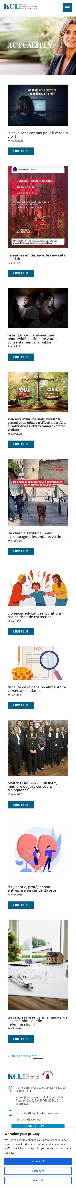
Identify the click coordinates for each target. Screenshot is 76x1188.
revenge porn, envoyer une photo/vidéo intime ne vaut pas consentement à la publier (35, 339)
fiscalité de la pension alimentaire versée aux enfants (37, 689)
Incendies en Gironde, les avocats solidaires (36, 257)
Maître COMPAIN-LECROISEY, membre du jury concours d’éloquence (32, 786)
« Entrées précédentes (22, 1056)
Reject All (38, 1180)
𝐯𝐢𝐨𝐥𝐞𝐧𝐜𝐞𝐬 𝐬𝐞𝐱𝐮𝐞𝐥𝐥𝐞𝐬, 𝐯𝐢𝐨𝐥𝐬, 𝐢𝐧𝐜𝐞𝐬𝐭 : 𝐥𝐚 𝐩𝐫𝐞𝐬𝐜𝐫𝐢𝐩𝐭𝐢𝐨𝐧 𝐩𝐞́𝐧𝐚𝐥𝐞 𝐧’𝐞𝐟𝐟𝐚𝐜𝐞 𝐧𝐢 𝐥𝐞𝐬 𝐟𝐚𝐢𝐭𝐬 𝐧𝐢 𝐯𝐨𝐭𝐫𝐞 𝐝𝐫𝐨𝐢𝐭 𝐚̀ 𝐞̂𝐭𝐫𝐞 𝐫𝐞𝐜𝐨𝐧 (37, 424)
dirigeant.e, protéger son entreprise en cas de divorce (32, 888)
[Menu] (67, 7)
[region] (38, 1158)
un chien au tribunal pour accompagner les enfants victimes (37, 535)
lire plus (21, 151)
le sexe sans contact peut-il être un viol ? (38, 134)
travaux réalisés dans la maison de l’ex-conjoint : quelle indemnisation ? (38, 1021)
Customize (38, 1171)
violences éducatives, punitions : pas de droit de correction (35, 615)
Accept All (38, 1161)
